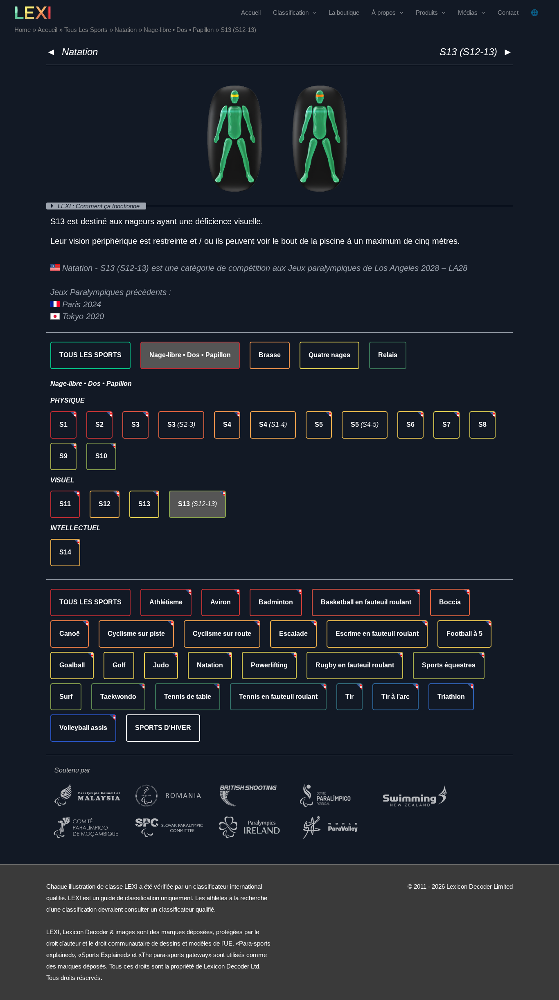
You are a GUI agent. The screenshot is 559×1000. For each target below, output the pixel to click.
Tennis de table (187, 696)
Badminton (276, 602)
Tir (349, 696)
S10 (101, 456)
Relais (387, 354)
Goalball (72, 665)
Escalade (293, 633)
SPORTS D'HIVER (163, 727)
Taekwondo (118, 696)
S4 (227, 424)
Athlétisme (166, 602)
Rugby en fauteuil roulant (355, 665)
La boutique (344, 12)
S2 (99, 424)
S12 (104, 503)
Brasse (270, 354)
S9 (63, 456)
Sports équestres (449, 665)
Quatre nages (329, 354)
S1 (63, 424)
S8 (482, 424)
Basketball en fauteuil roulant (366, 602)
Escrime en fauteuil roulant (377, 633)
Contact (508, 12)
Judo (161, 665)
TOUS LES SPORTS (90, 354)
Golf (119, 665)
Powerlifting (269, 665)
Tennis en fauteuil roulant (278, 696)
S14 (65, 552)
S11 (65, 503)
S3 (135, 424)
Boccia (450, 602)
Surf (65, 696)
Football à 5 (464, 633)
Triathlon (451, 696)
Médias (468, 12)
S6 (410, 424)
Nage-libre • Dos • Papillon (190, 354)
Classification (291, 12)
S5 (319, 424)
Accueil (251, 12)
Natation (80, 51)
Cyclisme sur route (222, 633)
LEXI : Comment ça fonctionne (99, 206)
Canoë (69, 633)
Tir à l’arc (395, 696)
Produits (427, 12)
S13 (144, 503)
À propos (384, 12)
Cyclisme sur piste (136, 633)
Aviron (220, 602)
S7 (446, 424)
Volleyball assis (83, 727)
